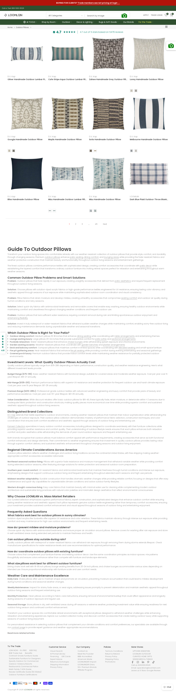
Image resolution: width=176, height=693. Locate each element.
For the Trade (145, 22)
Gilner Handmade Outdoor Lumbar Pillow (27, 79)
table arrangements (125, 336)
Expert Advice (56, 659)
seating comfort (129, 298)
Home (10, 27)
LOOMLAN (134, 196)
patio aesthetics (123, 281)
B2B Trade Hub (15, 653)
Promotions (110, 662)
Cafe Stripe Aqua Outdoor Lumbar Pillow (67, 79)
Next (105, 224)
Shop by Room (49, 22)
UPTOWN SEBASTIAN (141, 651)
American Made (85, 659)
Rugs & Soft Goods (108, 22)
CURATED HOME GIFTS (142, 656)
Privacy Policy (56, 667)
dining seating (84, 336)
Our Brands (128, 22)
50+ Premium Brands (87, 667)
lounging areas (111, 257)
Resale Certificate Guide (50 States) (25, 672)
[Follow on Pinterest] (148, 662)
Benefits (28, 653)
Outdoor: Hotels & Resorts (20, 664)
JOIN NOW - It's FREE (18, 650)
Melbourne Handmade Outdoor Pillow (149, 139)
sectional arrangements (124, 339)
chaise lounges (75, 342)
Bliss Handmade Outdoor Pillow (23, 199)
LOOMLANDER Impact (87, 662)
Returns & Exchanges (59, 662)
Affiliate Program (85, 670)
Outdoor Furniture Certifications (23, 674)
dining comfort (91, 257)
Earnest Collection (16, 426)
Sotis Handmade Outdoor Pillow (105, 139)
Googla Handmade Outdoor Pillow (25, 139)
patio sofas (101, 339)
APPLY (146, 15)
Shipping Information (59, 664)
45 (96, 224)
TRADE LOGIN (156, 15)
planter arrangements (114, 344)
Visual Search (56, 651)
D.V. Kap (11, 76)
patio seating (76, 257)
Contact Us (83, 651)
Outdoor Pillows (22, 27)
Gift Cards (66, 656)
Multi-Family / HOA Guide (20, 669)
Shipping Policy (112, 659)
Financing (54, 656)
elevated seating (127, 347)
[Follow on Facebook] (132, 662)
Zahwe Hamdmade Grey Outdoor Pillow (108, 79)
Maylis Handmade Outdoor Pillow (65, 139)
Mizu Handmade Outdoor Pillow (105, 199)
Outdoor (66, 22)
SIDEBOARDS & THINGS (143, 659)
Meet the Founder (86, 654)
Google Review (153, 670)
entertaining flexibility (18, 318)
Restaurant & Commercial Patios (23, 666)
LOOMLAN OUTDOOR (142, 654)
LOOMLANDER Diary (86, 664)
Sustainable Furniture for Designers (25, 658)
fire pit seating (77, 350)
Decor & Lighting (84, 22)
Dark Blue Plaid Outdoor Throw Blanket (149, 199)
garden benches (90, 344)
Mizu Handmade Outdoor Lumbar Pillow (67, 199)
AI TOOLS (31, 22)
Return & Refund (112, 654)
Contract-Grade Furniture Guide (23, 656)
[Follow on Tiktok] (153, 662)
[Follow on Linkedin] (143, 662)
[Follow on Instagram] (138, 662)
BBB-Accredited (85, 656)
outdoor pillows (52, 257)
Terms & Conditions (114, 651)
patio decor (146, 265)
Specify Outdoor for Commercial (23, 661)
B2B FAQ (33, 650)
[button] (3, 343)
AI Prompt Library (57, 654)
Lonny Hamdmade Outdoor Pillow (146, 79)
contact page (18, 627)
